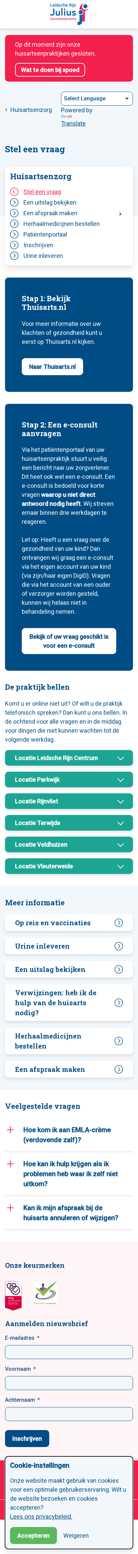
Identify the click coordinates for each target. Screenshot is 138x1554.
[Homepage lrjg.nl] (69, 14)
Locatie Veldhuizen (41, 844)
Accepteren (33, 1535)
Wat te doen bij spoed (50, 69)
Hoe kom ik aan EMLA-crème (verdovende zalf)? (67, 1135)
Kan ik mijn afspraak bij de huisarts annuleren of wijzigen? (70, 1213)
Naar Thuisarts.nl (52, 366)
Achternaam (20, 1400)
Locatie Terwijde (37, 822)
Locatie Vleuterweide (44, 866)
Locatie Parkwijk (37, 779)
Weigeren (76, 1535)
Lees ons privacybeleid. (41, 1516)
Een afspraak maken (50, 213)
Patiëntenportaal (45, 234)
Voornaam (18, 1369)
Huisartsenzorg (41, 176)
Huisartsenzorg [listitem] (30, 109)
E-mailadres (19, 1338)
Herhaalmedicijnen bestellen (61, 223)
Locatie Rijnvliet (36, 801)
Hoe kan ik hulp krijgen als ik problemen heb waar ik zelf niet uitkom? (70, 1174)
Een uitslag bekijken (49, 202)
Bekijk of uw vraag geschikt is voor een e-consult (69, 641)
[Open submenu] (119, 213)
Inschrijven (38, 245)
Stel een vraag (42, 191)
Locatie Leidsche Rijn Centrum (56, 757)
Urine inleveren (43, 255)
